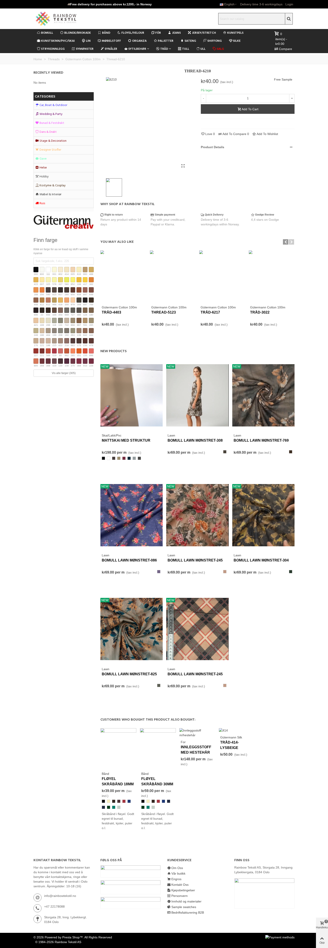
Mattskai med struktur (126, 440)
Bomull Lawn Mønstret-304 (261, 560)
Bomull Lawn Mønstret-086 (129, 560)
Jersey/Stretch (204, 32)
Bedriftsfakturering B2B (187, 912)
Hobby (44, 176)
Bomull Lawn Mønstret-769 (261, 440)
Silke (237, 41)
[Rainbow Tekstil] (64, 19)
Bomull (47, 32)
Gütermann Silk (231, 737)
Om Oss (177, 868)
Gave (43, 158)
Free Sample (283, 79)
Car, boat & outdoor (53, 105)
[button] (109, 4)
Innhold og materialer (186, 901)
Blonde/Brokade (77, 32)
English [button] (229, 4)
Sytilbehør (137, 49)
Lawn (171, 435)
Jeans (176, 32)
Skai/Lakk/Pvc (111, 435)
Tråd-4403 (111, 312)
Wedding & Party (50, 114)
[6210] (183, 166)
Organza (139, 41)
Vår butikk (178, 873)
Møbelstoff (111, 41)
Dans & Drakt (48, 132)
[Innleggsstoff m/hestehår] (197, 732)
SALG (220, 49)
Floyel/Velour (132, 32)
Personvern (179, 896)
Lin (88, 41)
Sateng (190, 41)
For (183, 742)
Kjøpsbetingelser (183, 890)
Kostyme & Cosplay (52, 185)
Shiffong (214, 41)
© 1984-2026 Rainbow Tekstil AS (58, 942)
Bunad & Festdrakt (51, 123)
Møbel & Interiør (50, 194)
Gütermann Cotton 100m (119, 307)
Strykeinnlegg (53, 49)
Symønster (84, 49)
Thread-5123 (163, 312)
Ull (203, 49)
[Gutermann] (63, 222)
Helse (43, 167)
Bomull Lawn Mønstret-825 (129, 674)
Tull (185, 49)
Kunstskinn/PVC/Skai (58, 41)
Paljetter (165, 41)
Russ (42, 203)
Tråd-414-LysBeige (229, 745)
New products (113, 351)
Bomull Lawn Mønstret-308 (195, 440)
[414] (223, 730)
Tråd (164, 49)
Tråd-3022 (260, 312)
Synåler (111, 49)
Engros (176, 879)
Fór (158, 32)
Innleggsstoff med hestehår (196, 749)
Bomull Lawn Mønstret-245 (195, 560)
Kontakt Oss (180, 884)
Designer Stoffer (50, 149)
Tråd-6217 (210, 312)
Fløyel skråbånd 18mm (118, 781)
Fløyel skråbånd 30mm (157, 781)
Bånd (106, 32)
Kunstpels (235, 32)
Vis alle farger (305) (64, 373)
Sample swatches (183, 907)
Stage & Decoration (52, 140)
